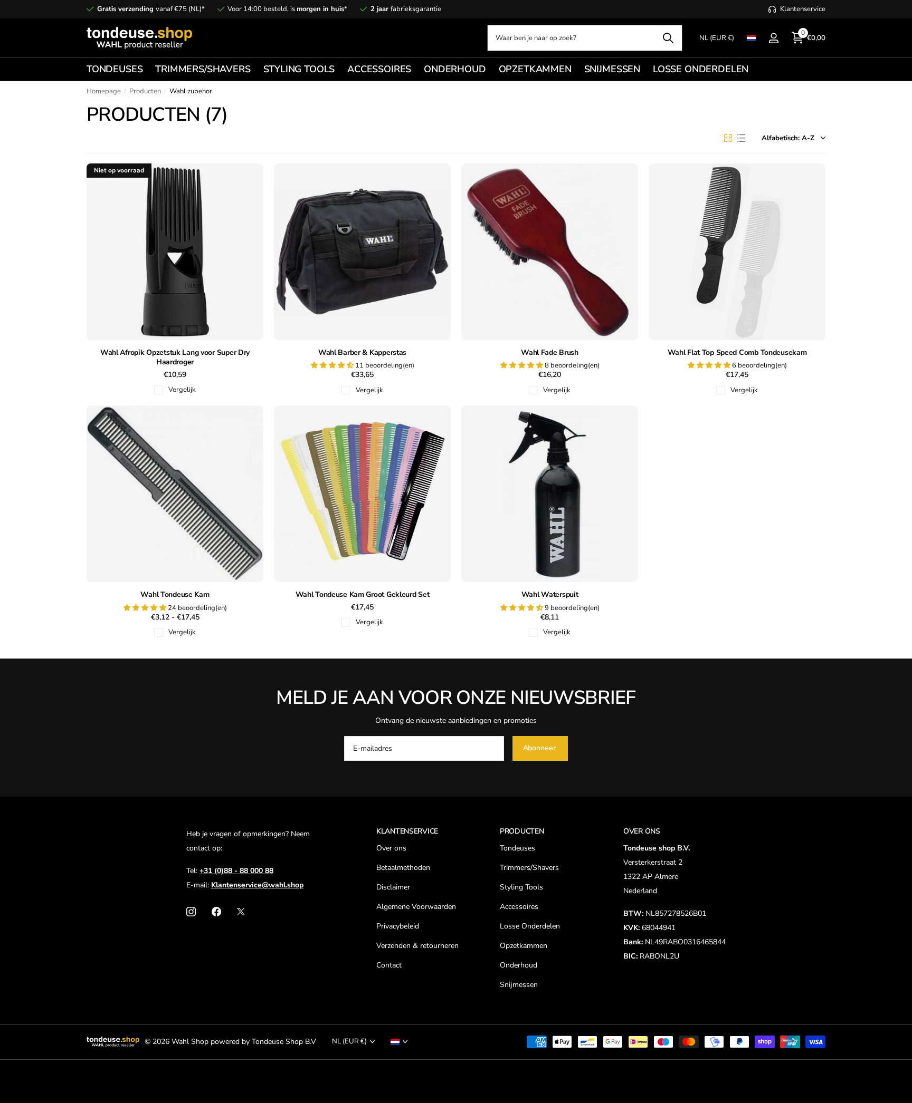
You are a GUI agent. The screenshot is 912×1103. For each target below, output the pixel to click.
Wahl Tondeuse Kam (174, 594)
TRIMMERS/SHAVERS (202, 69)
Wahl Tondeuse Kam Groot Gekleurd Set (363, 594)
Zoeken (667, 38)
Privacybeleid (397, 926)
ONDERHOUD (455, 69)
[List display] (741, 138)
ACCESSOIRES (379, 69)
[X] (241, 911)
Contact (389, 965)
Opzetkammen (523, 946)
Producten (145, 91)
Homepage (104, 91)
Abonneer (540, 748)
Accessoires (519, 907)
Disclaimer (393, 887)
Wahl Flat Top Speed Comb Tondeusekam (737, 352)
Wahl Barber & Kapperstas (362, 352)
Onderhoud (518, 965)
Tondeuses (517, 848)
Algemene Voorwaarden (416, 907)
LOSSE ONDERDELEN (700, 69)
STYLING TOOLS (299, 69)
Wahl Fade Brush (549, 352)
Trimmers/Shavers (529, 868)
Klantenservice (407, 831)
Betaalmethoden (403, 868)
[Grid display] (728, 138)
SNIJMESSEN (612, 69)
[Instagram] (191, 911)
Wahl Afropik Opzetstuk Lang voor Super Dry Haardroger (175, 357)
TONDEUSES (114, 69)
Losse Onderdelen (530, 926)
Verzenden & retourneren (417, 946)
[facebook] (216, 911)
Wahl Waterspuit (549, 594)
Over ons (391, 848)
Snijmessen (519, 985)
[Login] (773, 38)
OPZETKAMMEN (535, 69)
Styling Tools (521, 887)
